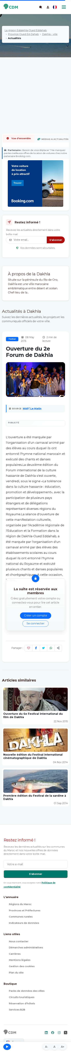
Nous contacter (18, 941)
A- (46, 1046)
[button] (48, 7)
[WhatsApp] (51, 648)
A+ (62, 1046)
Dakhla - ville (49, 34)
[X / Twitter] (43, 648)
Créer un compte (35, 615)
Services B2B (17, 1009)
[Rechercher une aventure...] (40, 6)
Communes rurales (21, 916)
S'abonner (55, 240)
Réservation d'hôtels (22, 1003)
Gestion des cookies (22, 966)
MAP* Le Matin (32, 408)
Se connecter (35, 623)
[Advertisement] (35, 84)
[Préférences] (55, 7)
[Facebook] (36, 648)
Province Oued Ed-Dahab (23, 34)
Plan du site (16, 972)
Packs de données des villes (26, 990)
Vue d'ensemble (21, 138)
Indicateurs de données (24, 922)
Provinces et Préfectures (24, 910)
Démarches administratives (26, 947)
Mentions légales (19, 960)
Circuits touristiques (21, 997)
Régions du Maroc (20, 904)
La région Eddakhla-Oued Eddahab (26, 30)
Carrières (14, 953)
